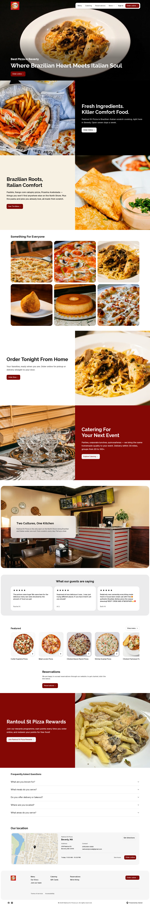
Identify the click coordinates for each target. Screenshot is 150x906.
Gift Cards (54, 880)
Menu (80, 6)
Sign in (120, 6)
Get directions (129, 838)
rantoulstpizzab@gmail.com (92, 849)
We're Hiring (74, 880)
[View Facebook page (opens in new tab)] (8, 903)
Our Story (34, 880)
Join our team (36, 883)
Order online (130, 857)
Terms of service (37, 893)
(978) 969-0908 (87, 847)
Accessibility (49, 893)
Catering (88, 6)
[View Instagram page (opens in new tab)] (12, 903)
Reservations (100, 6)
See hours (117, 857)
